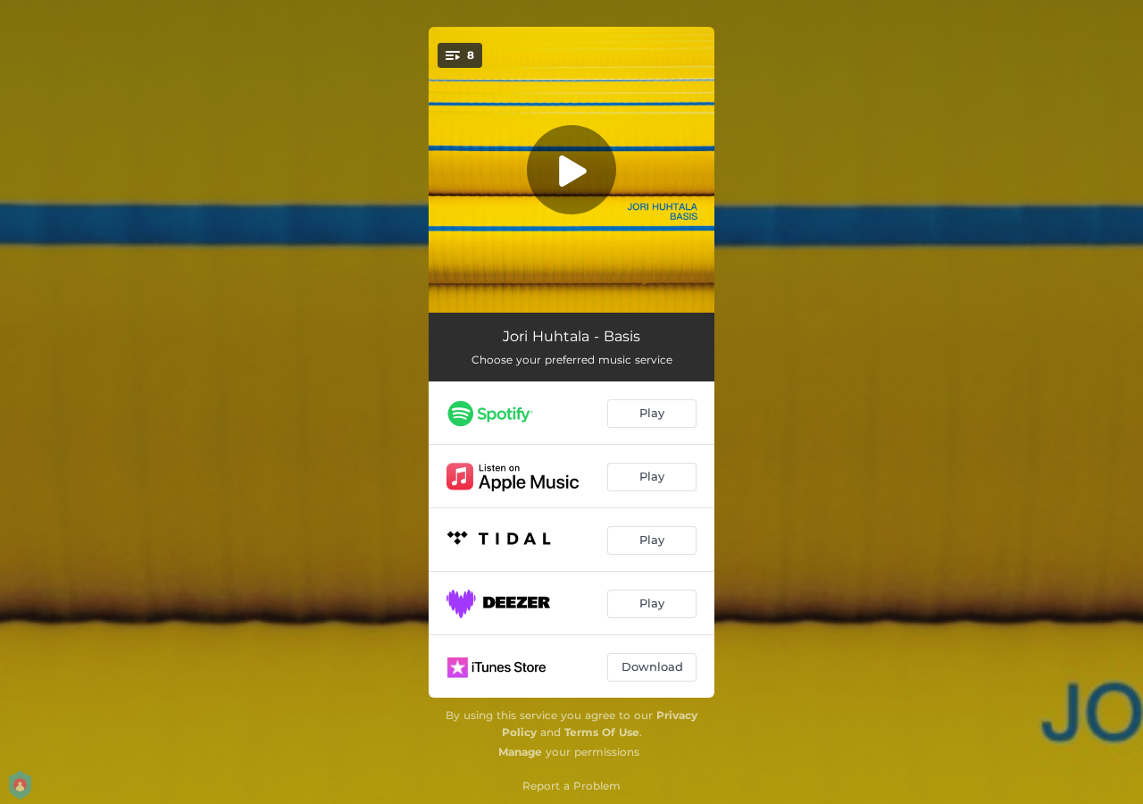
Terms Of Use (601, 732)
